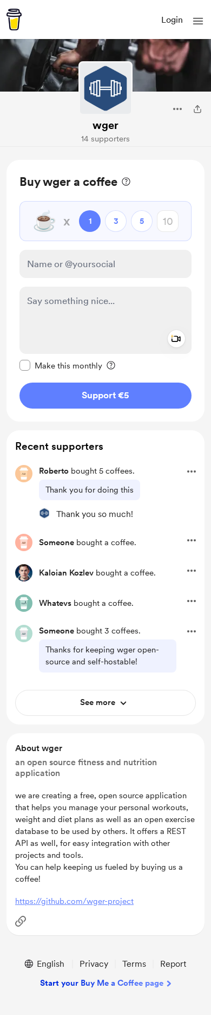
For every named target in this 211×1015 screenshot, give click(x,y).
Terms (134, 964)
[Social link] (20, 921)
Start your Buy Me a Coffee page (101, 983)
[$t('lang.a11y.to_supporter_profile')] (44, 513)
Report (173, 964)
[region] (105, 291)
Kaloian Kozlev (66, 573)
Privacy (94, 964)
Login (172, 20)
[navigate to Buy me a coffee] (14, 19)
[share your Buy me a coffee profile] (197, 109)
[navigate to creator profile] (105, 88)
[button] (198, 21)
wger (105, 125)
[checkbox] (60, 365)
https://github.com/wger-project (74, 901)
